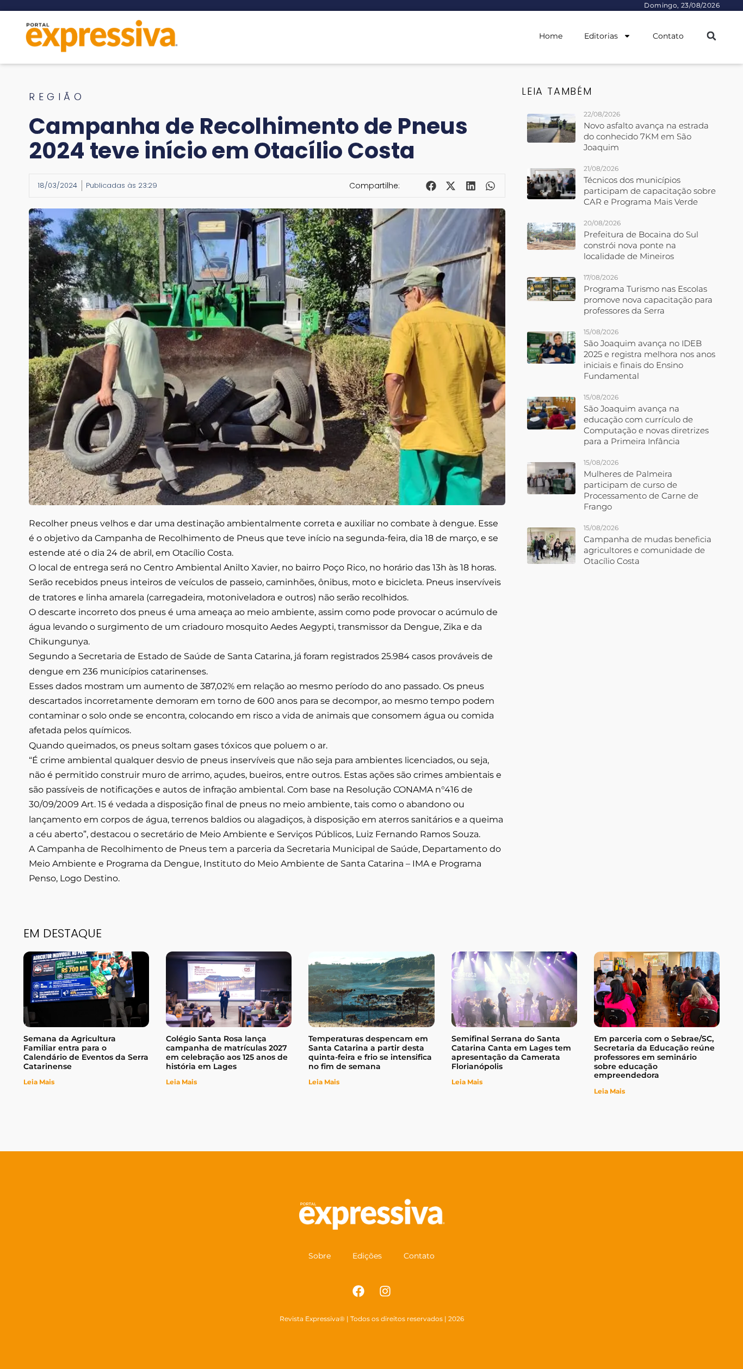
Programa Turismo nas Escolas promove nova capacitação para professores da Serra (648, 300)
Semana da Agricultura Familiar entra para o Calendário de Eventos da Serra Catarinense (85, 1052)
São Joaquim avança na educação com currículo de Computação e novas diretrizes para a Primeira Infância (646, 424)
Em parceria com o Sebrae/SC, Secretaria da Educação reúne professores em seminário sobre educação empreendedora (654, 1057)
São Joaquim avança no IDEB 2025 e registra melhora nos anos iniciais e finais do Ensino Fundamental (649, 359)
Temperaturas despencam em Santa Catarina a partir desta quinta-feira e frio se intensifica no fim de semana (370, 1052)
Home (550, 36)
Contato (668, 36)
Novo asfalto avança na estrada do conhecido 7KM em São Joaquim (646, 136)
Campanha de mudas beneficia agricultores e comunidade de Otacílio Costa (647, 550)
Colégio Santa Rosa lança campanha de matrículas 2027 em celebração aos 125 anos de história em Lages (227, 1052)
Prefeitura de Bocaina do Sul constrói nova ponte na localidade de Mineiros (641, 245)
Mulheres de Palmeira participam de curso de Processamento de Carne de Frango (641, 490)
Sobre (319, 1256)
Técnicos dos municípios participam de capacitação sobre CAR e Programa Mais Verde (650, 191)
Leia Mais (38, 1082)
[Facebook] (358, 1291)
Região (57, 96)
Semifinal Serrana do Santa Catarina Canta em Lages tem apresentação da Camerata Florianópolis (511, 1052)
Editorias (601, 36)
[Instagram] (385, 1291)
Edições (367, 1256)
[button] (711, 36)
